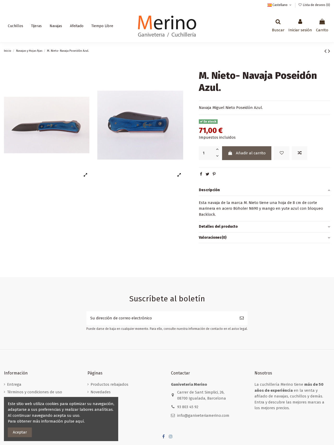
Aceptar (20, 432)
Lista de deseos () (316, 5)
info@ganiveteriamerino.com (203, 415)
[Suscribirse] (242, 318)
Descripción (209, 190)
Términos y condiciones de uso (34, 392)
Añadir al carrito (251, 153)
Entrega (14, 384)
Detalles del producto (218, 226)
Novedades (101, 392)
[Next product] (329, 51)
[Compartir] (201, 174)
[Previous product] (326, 51)
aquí (79, 421)
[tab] (264, 190)
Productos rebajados (109, 384)
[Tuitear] (207, 174)
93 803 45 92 (187, 407)
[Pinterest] (214, 174)
